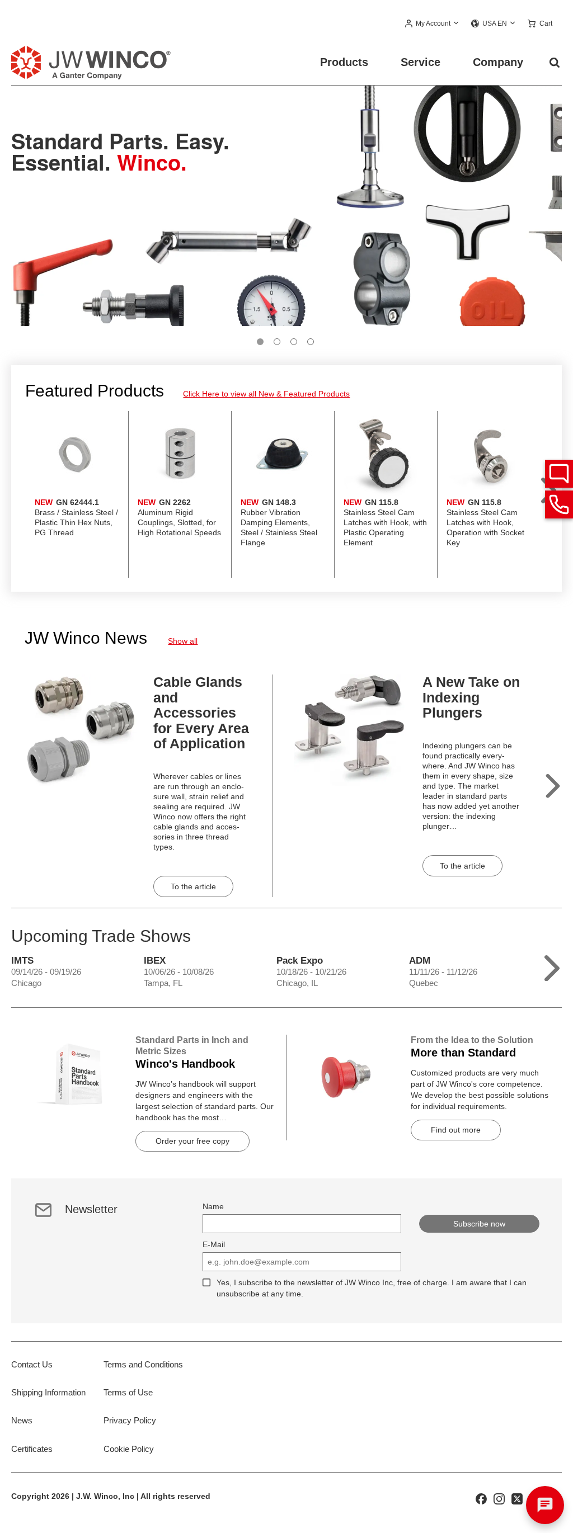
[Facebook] (481, 1497)
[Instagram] (499, 1497)
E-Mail (214, 1244)
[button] (432, 24)
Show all (183, 640)
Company (498, 62)
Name (213, 1206)
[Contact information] (559, 504)
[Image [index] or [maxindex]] (260, 341)
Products (344, 62)
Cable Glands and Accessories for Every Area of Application (201, 712)
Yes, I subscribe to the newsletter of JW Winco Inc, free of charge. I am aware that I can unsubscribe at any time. (372, 1288)
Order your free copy (192, 1140)
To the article (193, 886)
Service (420, 62)
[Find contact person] (559, 474)
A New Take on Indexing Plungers (471, 697)
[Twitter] (517, 1497)
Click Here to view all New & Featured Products (266, 393)
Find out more (456, 1129)
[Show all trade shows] (552, 965)
